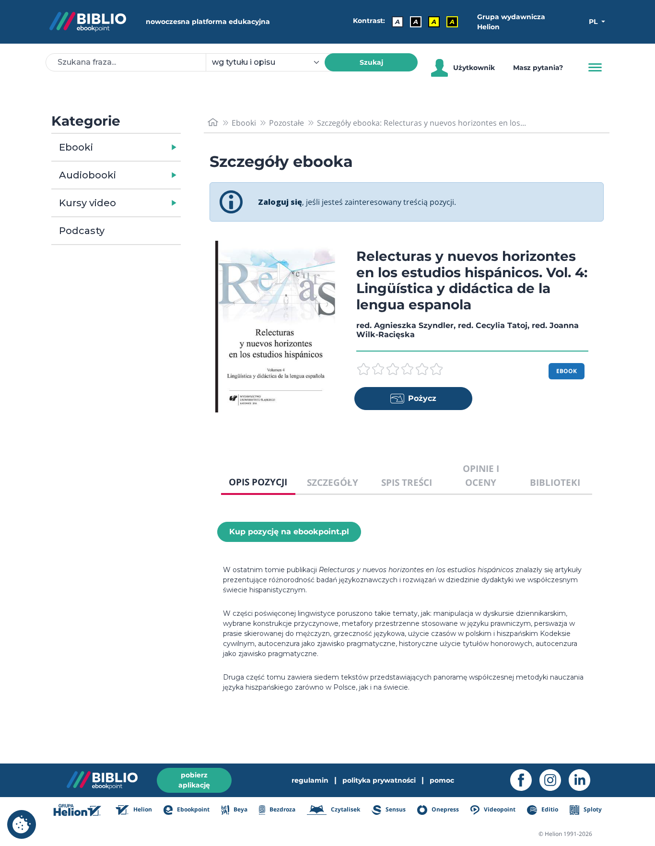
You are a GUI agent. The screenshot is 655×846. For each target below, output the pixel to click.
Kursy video (87, 203)
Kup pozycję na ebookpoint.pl (289, 531)
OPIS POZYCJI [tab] (258, 481)
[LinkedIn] (583, 780)
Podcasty (82, 230)
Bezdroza (281, 809)
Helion (142, 809)
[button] (141, 147)
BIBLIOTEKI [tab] (555, 482)
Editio (549, 809)
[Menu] (595, 67)
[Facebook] (524, 780)
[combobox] (271, 62)
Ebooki (76, 147)
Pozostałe (286, 123)
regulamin (310, 780)
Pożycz (422, 398)
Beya (239, 809)
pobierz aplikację (194, 780)
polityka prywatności (379, 780)
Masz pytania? (538, 67)
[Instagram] (554, 780)
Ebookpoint (192, 809)
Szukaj (371, 62)
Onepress (444, 809)
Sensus (395, 809)
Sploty (592, 809)
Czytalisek (344, 809)
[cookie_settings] (21, 824)
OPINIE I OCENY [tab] (481, 475)
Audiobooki (87, 175)
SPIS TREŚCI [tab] (406, 482)
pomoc (442, 780)
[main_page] (213, 122)
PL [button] (594, 21)
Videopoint (498, 809)
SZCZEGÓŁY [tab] (332, 482)
